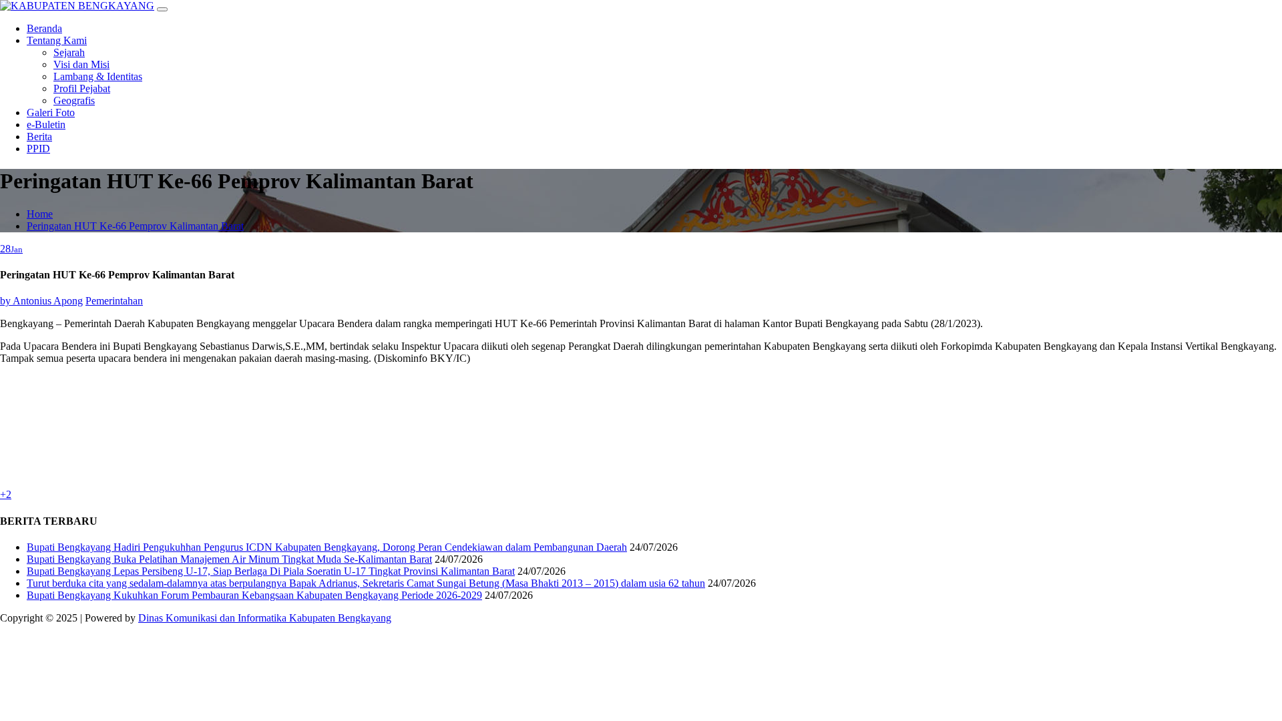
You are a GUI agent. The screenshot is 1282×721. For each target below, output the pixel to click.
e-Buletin (46, 124)
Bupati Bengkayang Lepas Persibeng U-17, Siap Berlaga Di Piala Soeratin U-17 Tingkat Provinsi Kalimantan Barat (271, 571)
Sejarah (69, 52)
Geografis (74, 100)
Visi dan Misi (81, 64)
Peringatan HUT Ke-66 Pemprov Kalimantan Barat (135, 226)
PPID (38, 148)
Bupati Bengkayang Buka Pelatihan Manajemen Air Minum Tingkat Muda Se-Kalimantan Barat (229, 559)
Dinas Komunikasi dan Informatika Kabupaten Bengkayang (264, 618)
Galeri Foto (51, 112)
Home (40, 214)
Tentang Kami (57, 40)
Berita (39, 136)
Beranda (44, 28)
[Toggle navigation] (162, 9)
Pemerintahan (114, 300)
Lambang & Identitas (97, 76)
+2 (5, 494)
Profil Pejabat (81, 88)
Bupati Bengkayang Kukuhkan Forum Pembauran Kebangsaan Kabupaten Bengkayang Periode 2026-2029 (254, 595)
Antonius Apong (41, 300)
